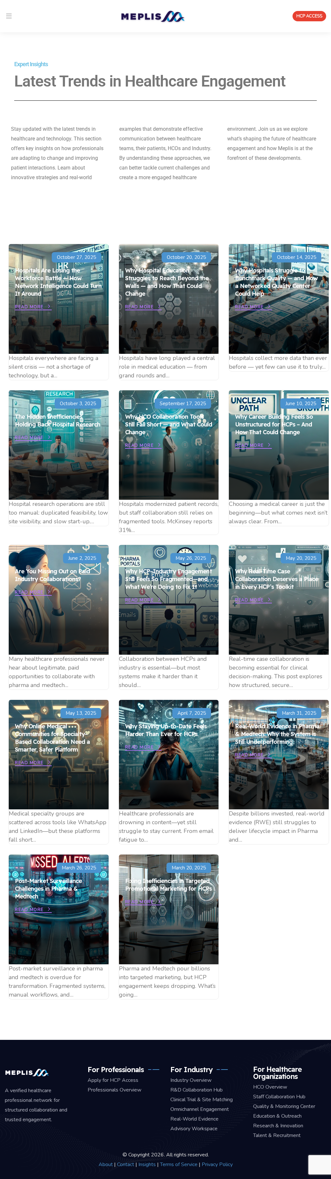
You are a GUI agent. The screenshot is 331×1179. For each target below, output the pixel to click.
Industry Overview (190, 1080)
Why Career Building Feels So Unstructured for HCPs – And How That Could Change (274, 424)
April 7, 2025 (191, 713)
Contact (125, 1164)
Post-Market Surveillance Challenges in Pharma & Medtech (48, 888)
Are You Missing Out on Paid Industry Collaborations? (52, 575)
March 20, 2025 (189, 868)
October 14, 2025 (296, 257)
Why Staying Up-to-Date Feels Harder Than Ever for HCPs (166, 730)
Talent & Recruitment (277, 1135)
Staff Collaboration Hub (279, 1096)
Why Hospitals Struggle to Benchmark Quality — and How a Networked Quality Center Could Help (276, 282)
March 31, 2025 (299, 713)
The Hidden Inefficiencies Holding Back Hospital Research (57, 420)
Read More (30, 307)
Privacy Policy (217, 1164)
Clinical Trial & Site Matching (201, 1099)
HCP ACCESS (309, 16)
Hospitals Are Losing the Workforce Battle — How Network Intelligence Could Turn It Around (58, 282)
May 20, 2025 (301, 558)
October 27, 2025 (76, 257)
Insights (147, 1164)
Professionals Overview (114, 1089)
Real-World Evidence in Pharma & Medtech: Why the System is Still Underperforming (277, 734)
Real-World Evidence (194, 1119)
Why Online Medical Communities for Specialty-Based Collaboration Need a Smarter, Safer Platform (52, 738)
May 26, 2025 (191, 558)
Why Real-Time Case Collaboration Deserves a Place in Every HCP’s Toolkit (276, 579)
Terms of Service (179, 1164)
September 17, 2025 (183, 403)
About (106, 1164)
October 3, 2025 (78, 403)
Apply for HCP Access (113, 1080)
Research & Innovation (278, 1125)
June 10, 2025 (300, 403)
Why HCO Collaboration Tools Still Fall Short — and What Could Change (168, 424)
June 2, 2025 (82, 558)
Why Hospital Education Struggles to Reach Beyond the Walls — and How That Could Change (166, 282)
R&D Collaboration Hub (196, 1089)
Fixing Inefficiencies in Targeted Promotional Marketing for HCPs (168, 884)
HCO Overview (270, 1087)
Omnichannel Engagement (199, 1109)
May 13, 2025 (81, 713)
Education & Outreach (277, 1116)
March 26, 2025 (79, 868)
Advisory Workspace (194, 1128)
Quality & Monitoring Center (284, 1106)
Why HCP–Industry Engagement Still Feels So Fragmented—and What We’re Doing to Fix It (168, 579)
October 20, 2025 (186, 257)
